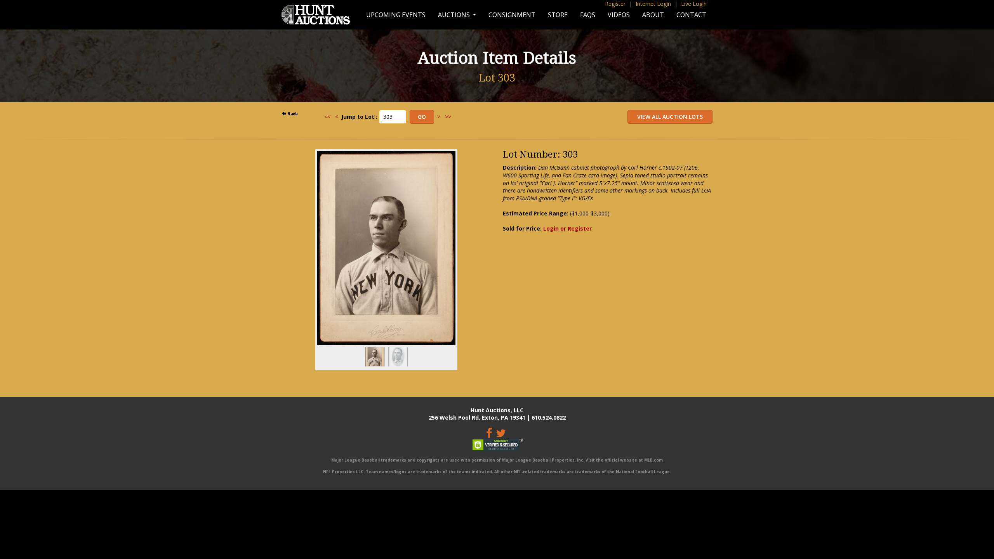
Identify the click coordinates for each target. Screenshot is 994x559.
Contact (691, 14)
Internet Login (653, 3)
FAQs (587, 14)
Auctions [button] (454, 14)
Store (558, 14)
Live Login (694, 3)
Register (615, 3)
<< (327, 116)
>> (448, 116)
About (653, 14)
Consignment (511, 14)
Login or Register (567, 228)
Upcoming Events (396, 14)
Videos (619, 14)
